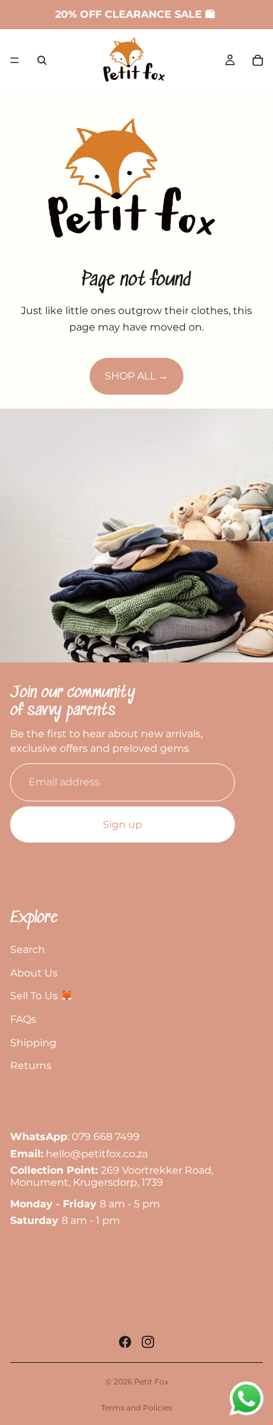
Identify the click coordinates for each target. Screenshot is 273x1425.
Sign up (122, 824)
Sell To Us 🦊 (41, 996)
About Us (34, 973)
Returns (30, 1066)
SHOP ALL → (136, 376)
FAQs (23, 1019)
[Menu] (14, 60)
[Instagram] (148, 1341)
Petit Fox (151, 1381)
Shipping (33, 1043)
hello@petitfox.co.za (97, 1154)
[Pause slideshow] (117, 648)
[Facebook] (125, 1341)
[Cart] (258, 60)
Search (27, 949)
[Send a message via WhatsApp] (247, 1399)
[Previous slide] (20, 535)
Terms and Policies (136, 1407)
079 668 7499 (106, 1137)
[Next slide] (252, 535)
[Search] (42, 60)
